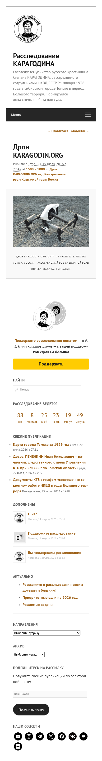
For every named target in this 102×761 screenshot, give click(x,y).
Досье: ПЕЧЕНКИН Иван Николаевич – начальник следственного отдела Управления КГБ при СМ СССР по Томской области (49, 462)
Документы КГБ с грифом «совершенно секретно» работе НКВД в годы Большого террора (50, 485)
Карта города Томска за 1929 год (41, 444)
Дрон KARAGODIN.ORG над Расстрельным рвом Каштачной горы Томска (39, 174)
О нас (32, 513)
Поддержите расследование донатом (46, 340)
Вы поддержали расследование (54, 552)
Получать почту (31, 709)
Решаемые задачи (38, 604)
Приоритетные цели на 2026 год (50, 597)
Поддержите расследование (51, 533)
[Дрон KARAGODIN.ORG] (51, 221)
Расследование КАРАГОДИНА (36, 59)
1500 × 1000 (35, 169)
